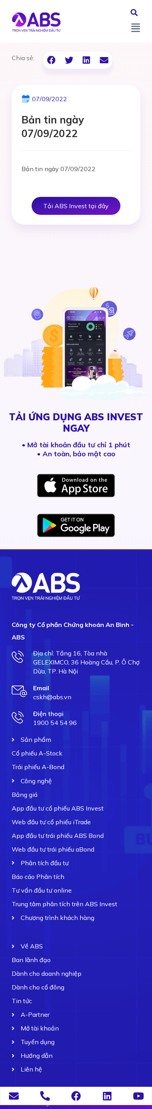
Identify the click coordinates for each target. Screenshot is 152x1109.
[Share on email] (104, 60)
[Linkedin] (107, 1096)
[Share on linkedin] (86, 60)
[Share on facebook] (51, 60)
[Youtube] (138, 1096)
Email (41, 688)
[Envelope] (14, 1096)
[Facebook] (76, 1096)
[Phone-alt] (45, 1096)
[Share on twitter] (69, 60)
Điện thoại (48, 714)
